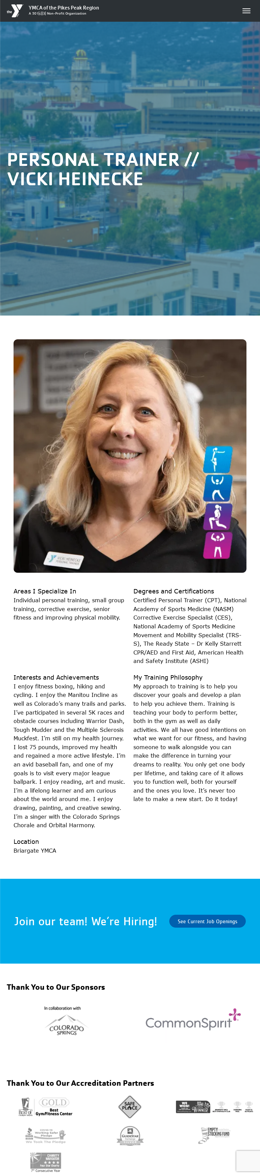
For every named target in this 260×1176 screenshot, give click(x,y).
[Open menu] (246, 11)
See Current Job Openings (207, 921)
